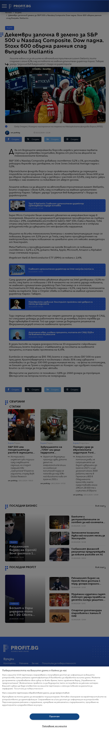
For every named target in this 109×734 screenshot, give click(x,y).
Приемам (54, 717)
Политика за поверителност (28, 689)
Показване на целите (54, 726)
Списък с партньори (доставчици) (19, 708)
